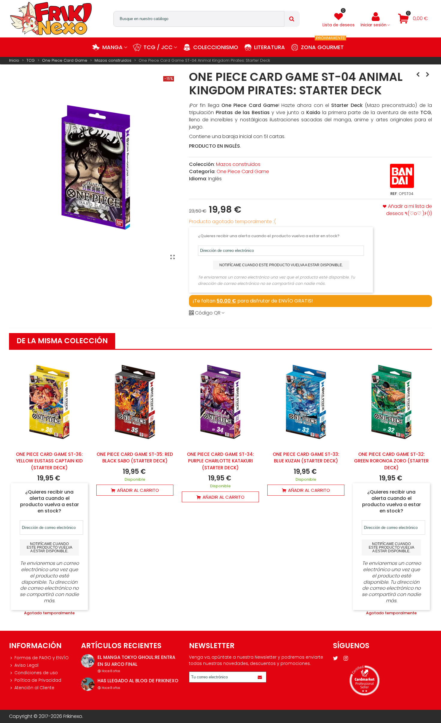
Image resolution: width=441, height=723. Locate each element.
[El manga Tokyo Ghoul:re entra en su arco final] (87, 661)
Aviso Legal (26, 665)
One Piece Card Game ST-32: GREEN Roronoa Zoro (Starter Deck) (391, 461)
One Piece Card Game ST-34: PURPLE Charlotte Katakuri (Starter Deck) (220, 461)
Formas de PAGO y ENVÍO (41, 658)
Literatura (269, 47)
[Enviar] (260, 677)
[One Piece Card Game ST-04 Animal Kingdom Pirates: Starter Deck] (172, 257)
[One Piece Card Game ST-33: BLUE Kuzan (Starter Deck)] (306, 402)
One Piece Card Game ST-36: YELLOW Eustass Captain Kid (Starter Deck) (49, 461)
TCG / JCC (157, 47)
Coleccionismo (215, 47)
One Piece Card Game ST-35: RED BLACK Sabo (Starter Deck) (135, 457)
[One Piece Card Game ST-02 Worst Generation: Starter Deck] (417, 74)
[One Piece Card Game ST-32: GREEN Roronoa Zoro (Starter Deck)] (391, 402)
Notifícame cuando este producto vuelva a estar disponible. (281, 265)
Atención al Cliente (34, 688)
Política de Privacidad (37, 680)
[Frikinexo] (51, 18)
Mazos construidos (238, 164)
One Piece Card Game (243, 171)
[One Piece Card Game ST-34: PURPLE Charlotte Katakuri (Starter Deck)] (220, 402)
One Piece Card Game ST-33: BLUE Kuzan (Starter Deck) (306, 457)
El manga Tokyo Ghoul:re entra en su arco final (136, 660)
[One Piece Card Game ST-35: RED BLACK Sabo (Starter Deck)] (134, 402)
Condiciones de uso (36, 673)
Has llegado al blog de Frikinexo (138, 680)
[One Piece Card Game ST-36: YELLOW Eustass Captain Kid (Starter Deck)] (49, 402)
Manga (112, 47)
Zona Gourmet (323, 44)
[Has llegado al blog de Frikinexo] (87, 684)
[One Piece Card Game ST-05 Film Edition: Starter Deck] (427, 74)
